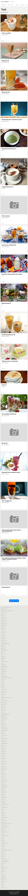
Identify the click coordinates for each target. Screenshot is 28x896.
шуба (2, 882)
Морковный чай (6, 92)
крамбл (3, 699)
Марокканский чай (6, 303)
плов (2, 771)
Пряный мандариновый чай (8, 334)
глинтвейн (3, 638)
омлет (3, 750)
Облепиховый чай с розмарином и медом (12, 119)
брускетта (4, 617)
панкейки (3, 753)
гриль (3, 651)
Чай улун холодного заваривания (10, 361)
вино (2, 630)
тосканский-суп (5, 835)
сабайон (3, 787)
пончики (3, 774)
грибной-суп (4, 650)
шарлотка (3, 877)
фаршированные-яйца (6, 850)
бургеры (3, 622)
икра (2, 663)
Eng (13, 893)
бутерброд (4, 623)
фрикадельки (4, 859)
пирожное (4, 769)
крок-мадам (4, 704)
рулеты (3, 784)
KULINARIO (5, 1)
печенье (3, 761)
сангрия (3, 789)
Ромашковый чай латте (7, 186)
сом (2, 810)
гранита (3, 645)
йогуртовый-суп (5, 666)
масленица (4, 718)
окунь (3, 745)
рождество (4, 781)
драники (3, 658)
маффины (3, 723)
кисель (3, 682)
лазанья (3, 709)
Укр (11, 893)
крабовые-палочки (6, 697)
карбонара (4, 671)
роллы (3, 782)
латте (2, 712)
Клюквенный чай (6, 587)
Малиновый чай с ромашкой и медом (11, 472)
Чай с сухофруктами (7, 500)
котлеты (3, 694)
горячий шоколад (5, 643)
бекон (3, 612)
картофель (4, 676)
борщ (2, 615)
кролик (3, 705)
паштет (3, 756)
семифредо (4, 797)
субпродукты (4, 817)
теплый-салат (4, 827)
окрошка (3, 741)
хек (2, 864)
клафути (3, 686)
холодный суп (4, 868)
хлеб (2, 866)
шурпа (3, 884)
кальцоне (3, 668)
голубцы (3, 641)
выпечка (3, 632)
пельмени (4, 758)
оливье (3, 748)
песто (3, 759)
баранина (4, 609)
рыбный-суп (4, 786)
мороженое (4, 730)
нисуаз (3, 733)
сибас (3, 799)
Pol (17, 893)
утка (2, 848)
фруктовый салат (5, 861)
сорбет (3, 812)
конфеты (3, 692)
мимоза (3, 725)
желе (2, 659)
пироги (3, 766)
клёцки (3, 687)
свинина (3, 792)
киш (2, 684)
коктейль (3, 689)
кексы (3, 681)
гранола (3, 646)
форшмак (3, 858)
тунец (3, 840)
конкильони (4, 691)
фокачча (3, 853)
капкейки (3, 669)
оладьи (3, 746)
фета (3, 851)
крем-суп (3, 702)
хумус (2, 869)
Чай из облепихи (6, 216)
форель (3, 856)
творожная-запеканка (6, 823)
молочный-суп (4, 728)
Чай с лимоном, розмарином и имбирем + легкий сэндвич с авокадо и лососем (14, 559)
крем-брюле (4, 700)
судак (3, 818)
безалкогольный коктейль (7, 610)
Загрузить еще (14, 600)
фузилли (3, 863)
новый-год (4, 735)
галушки (3, 635)
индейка (3, 664)
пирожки (3, 768)
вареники (4, 625)
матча (3, 722)
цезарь (3, 871)
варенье (3, 627)
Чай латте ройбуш (6, 33)
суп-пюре (4, 820)
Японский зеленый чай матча (9, 148)
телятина (3, 825)
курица (3, 707)
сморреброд (4, 807)
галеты (3, 633)
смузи (3, 809)
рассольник (4, 779)
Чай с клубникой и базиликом (9, 414)
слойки (3, 805)
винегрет (3, 628)
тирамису (3, 830)
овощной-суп (4, 738)
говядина (4, 640)
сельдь (3, 794)
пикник (3, 764)
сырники (3, 822)
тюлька (3, 845)
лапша (3, 710)
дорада (3, 656)
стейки (3, 815)
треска (3, 838)
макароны (4, 715)
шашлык (3, 879)
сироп (3, 800)
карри (3, 674)
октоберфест (4, 743)
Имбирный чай (5, 60)
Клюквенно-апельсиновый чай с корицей (12, 274)
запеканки (4, 661)
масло (3, 720)
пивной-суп (4, 763)
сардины (3, 791)
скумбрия (3, 802)
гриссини (3, 653)
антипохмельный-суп (6, 607)
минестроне (4, 727)
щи (2, 886)
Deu (15, 893)
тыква (3, 841)
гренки (3, 648)
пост (2, 776)
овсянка (3, 740)
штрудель (4, 881)
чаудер (3, 874)
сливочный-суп (5, 804)
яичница (3, 887)
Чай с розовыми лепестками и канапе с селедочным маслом (11, 530)
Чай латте (4, 384)
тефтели (3, 828)
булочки (3, 620)
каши (3, 679)
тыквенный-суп (5, 843)
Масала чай (4, 443)
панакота (3, 751)
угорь (2, 846)
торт (2, 833)
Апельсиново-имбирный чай (9, 245)
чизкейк (3, 876)
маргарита (4, 717)
